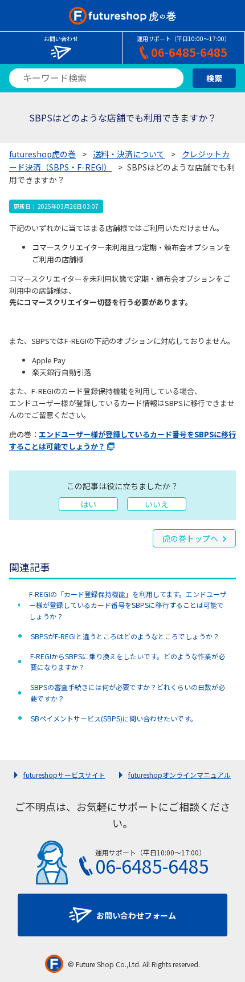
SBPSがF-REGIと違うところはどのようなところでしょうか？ (125, 636)
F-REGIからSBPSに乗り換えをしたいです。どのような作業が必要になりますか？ (127, 661)
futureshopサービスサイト (64, 775)
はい (88, 504)
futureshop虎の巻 (42, 154)
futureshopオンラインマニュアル (179, 775)
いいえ (157, 504)
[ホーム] (122, 15)
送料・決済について (129, 154)
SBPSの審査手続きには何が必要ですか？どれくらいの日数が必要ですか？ (127, 692)
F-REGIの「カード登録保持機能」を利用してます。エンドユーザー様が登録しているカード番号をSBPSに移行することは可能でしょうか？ (128, 604)
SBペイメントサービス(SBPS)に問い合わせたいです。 (114, 718)
